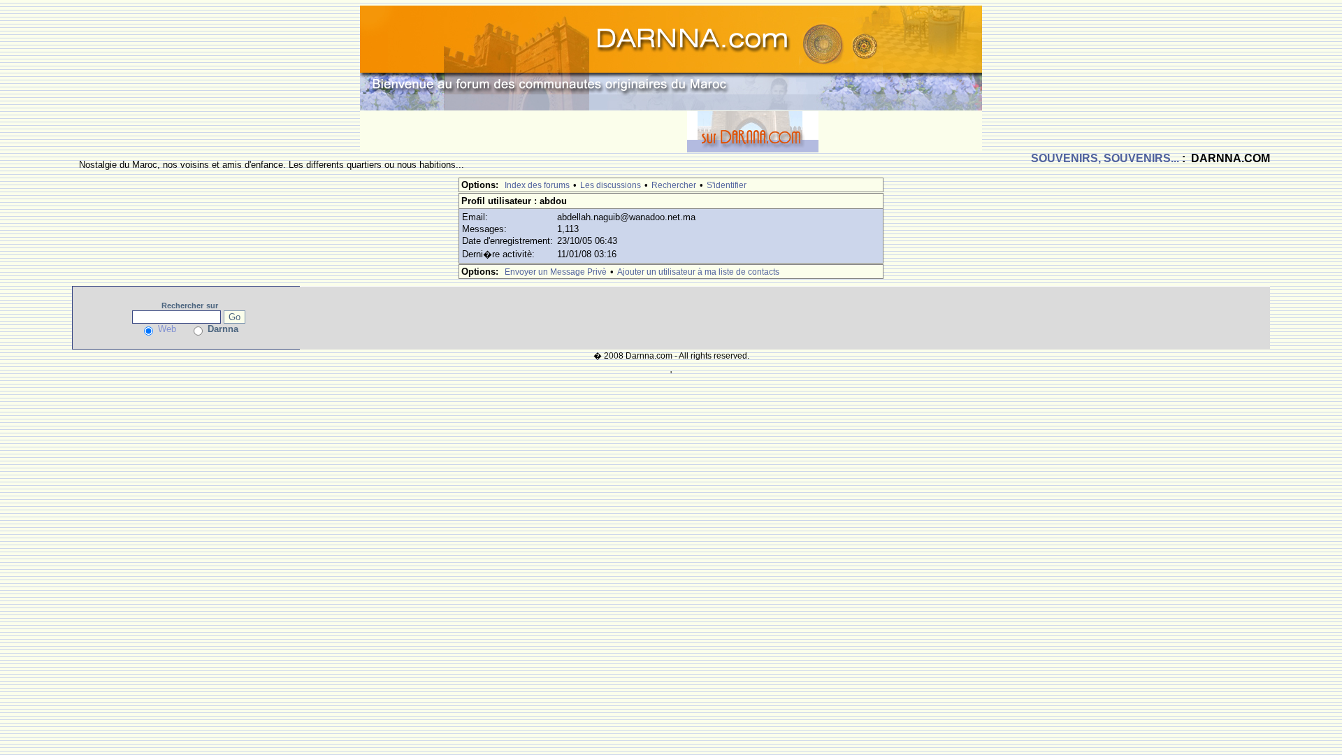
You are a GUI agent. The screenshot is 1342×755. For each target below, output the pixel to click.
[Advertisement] (523, 131)
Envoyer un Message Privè (556, 272)
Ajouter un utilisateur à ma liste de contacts (698, 272)
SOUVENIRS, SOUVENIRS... (1105, 158)
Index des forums (537, 185)
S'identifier (726, 185)
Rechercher (673, 185)
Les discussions (610, 185)
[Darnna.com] (671, 57)
